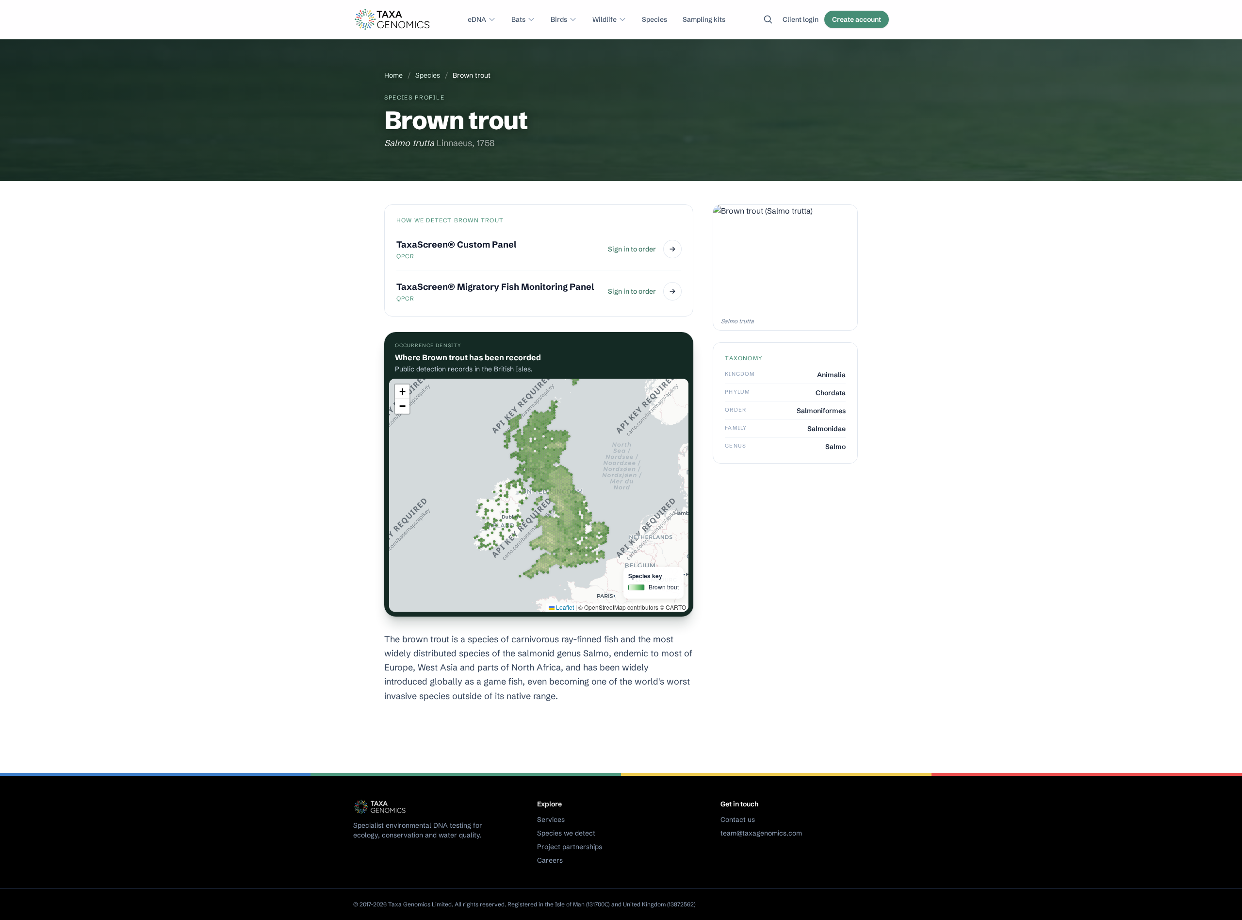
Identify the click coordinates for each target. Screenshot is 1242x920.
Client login (800, 19)
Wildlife (604, 19)
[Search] (768, 19)
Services (551, 819)
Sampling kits (704, 19)
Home (393, 75)
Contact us (737, 819)
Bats (518, 19)
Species (654, 19)
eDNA (477, 19)
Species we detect (566, 833)
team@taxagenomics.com (761, 833)
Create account (856, 19)
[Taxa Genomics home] (393, 19)
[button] (402, 392)
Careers (550, 860)
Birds (559, 19)
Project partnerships (569, 846)
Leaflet (564, 607)
